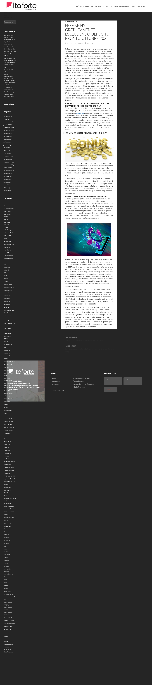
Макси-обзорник (9, 623)
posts (5, 549)
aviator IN (7, 293)
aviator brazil (8, 284)
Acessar (6, 641)
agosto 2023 (7, 179)
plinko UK (7, 540)
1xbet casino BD (9, 244)
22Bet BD (7, 267)
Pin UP (6, 520)
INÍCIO (78, 6)
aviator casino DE (9, 287)
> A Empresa (55, 382)
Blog (5, 347)
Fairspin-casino (8, 393)
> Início (53, 379)
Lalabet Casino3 (9, 427)
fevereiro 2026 (8, 122)
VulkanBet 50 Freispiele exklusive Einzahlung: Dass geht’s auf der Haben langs (9, 92)
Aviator (6, 281)
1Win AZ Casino (9, 208)
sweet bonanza (8, 594)
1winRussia (7, 236)
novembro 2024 (9, 165)
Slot (5, 577)
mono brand (7, 442)
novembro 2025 (9, 130)
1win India (7, 222)
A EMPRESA (88, 6)
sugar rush (7, 591)
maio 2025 (7, 148)
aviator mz (7, 298)
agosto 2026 (8, 116)
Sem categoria (71, 21)
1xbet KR (6, 253)
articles (6, 276)
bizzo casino (8, 344)
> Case (53, 388)
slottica (6, 585)
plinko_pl (6, 543)
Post (5, 546)
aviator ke (7, 296)
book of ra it (7, 353)
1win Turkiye (8, 230)
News (5, 495)
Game (5, 404)
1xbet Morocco (8, 258)
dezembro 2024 (9, 162)
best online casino (9, 321)
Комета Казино (9, 620)
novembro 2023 (9, 170)
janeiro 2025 (8, 159)
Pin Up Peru (7, 526)
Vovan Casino (8, 617)
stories (6, 588)
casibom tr (7, 356)
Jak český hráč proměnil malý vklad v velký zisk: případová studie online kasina (9, 40)
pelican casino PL (9, 517)
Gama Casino (8, 399)
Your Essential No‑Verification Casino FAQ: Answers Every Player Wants (10, 51)
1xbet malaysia (8, 256)
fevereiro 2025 (8, 156)
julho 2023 (7, 182)
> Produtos (54, 385)
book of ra (7, 350)
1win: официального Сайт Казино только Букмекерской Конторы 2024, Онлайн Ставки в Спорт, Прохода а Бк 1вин (9, 76)
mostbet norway (9, 467)
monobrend (7, 450)
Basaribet (7, 307)
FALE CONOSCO (138, 6)
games (6, 407)
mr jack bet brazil (9, 479)
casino (6, 359)
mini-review (7, 436)
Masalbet (7, 433)
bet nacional (7, 334)
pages (5, 514)
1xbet (5, 238)
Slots (5, 580)
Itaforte (90, 43)
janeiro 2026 (8, 125)
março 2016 (7, 190)
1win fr (6, 219)
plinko (5, 532)
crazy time (7, 390)
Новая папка (8, 626)
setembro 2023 (8, 176)
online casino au (9, 506)
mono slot (7, 444)
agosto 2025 (7, 139)
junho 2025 (7, 145)
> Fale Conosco (79, 387)
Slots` (5, 582)
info (5, 416)
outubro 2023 (8, 173)
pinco (5, 529)
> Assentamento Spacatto (83, 384)
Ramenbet (7, 555)
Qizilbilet (6, 552)
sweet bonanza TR (10, 597)
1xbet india (7, 247)
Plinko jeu (7, 537)
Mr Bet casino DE (9, 476)
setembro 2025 (8, 136)
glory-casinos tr (8, 410)
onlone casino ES (9, 509)
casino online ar (8, 367)
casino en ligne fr (9, 361)
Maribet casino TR (9, 430)
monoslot (6, 456)
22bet (5, 264)
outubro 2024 (8, 168)
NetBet (6, 484)
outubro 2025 (8, 133)
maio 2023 (7, 185)
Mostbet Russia (9, 470)
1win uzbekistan (9, 233)
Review (6, 557)
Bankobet (7, 304)
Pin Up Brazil (8, 523)
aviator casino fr (8, 290)
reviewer (6, 563)
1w (4, 205)
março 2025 (7, 153)
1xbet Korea (7, 250)
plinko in (6, 535)
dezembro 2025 (9, 128)
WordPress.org (8, 652)
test (5, 600)
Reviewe (6, 560)
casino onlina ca (9, 364)
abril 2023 (7, 188)
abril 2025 (7, 150)
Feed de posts (8, 644)
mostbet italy (8, 464)
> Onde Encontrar (57, 390)
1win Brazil (7, 211)
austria (6, 278)
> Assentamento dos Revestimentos (81, 380)
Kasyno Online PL (9, 421)
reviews (6, 566)
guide (5, 413)
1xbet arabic (7, 241)
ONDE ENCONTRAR (122, 6)
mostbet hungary (9, 462)
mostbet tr (7, 473)
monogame (7, 453)
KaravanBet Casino (10, 419)
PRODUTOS (99, 6)
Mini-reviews (8, 439)
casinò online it (8, 370)
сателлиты (7, 629)
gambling (7, 401)
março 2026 (7, 119)
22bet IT (6, 270)
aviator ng (7, 301)
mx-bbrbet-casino (9, 482)
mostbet (6, 459)
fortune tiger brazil (10, 396)
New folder (7, 487)
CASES (109, 6)
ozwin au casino (9, 512)
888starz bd (7, 273)
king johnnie (8, 424)
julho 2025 (7, 142)
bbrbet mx (7, 313)
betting (6, 341)
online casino (8, 503)
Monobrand (7, 447)
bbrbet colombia (9, 310)
